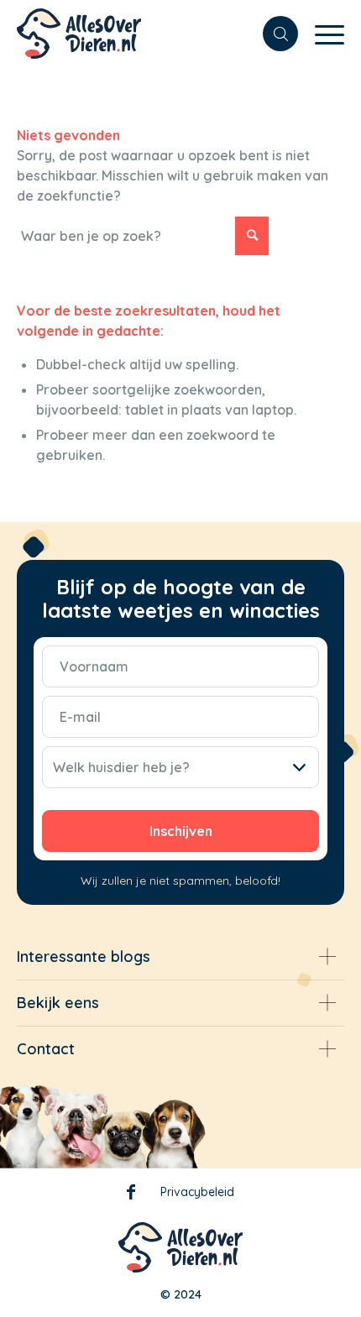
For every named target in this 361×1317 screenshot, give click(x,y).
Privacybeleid (197, 1191)
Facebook (131, 1195)
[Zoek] (272, 33)
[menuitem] (272, 33)
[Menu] (321, 33)
